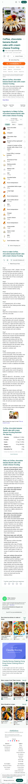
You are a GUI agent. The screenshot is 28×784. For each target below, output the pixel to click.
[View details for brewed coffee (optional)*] (4, 141)
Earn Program (7, 767)
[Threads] (19, 741)
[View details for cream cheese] (4, 218)
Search (20, 747)
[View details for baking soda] (4, 169)
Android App (20, 759)
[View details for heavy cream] (4, 231)
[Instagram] (9, 741)
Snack (22, 67)
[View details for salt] (4, 173)
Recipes (20, 757)
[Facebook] (11, 741)
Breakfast (18, 67)
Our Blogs (21, 748)
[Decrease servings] (7, 119)
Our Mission (7, 748)
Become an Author (7, 765)
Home (20, 745)
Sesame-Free (21, 71)
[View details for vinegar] (4, 214)
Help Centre (7, 750)
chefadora (14, 730)
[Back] (2, 2)
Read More (12, 605)
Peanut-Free (10, 71)
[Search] (19, 2)
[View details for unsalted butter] (4, 178)
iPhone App (20, 761)
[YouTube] (17, 741)
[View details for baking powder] (4, 165)
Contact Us (7, 769)
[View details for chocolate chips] (4, 137)
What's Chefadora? (7, 745)
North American (11, 67)
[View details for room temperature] (4, 182)
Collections (20, 750)
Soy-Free (15, 71)
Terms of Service (20, 765)
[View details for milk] (4, 205)
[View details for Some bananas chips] (4, 240)
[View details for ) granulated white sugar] (4, 187)
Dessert (4, 69)
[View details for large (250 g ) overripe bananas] (4, 155)
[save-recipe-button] (4, 56)
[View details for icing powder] (4, 227)
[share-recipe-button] (8, 56)
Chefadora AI (7, 747)
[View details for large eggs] (4, 191)
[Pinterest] (13, 741)
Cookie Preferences (19, 770)
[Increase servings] (21, 119)
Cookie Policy (21, 769)
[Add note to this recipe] (4, 260)
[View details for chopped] (4, 132)
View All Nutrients (14, 454)
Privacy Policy (21, 767)
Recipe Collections (21, 752)
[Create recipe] (16, 2)
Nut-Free (5, 71)
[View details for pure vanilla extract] (4, 200)
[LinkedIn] (15, 741)
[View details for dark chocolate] (4, 128)
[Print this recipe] (7, 260)
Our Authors (20, 754)
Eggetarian (10, 69)
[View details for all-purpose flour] (4, 160)
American (5, 67)
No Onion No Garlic (17, 69)
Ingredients (20, 756)
